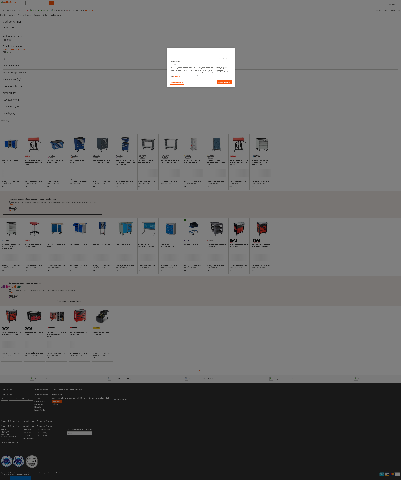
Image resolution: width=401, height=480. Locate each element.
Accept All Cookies (224, 82)
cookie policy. (177, 76)
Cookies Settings (177, 82)
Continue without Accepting (225, 58)
